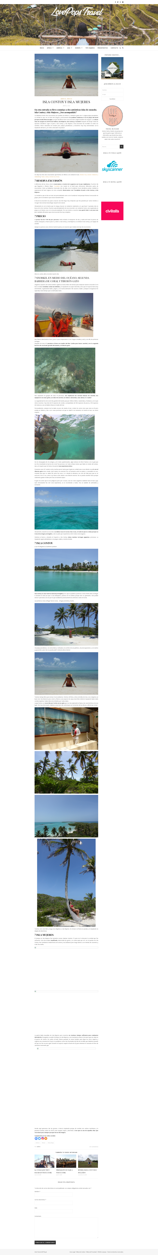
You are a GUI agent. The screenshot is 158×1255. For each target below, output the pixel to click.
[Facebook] (36, 1138)
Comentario (38, 1216)
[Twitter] (39, 1138)
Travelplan (57, 186)
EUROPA (77, 48)
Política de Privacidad (91, 1252)
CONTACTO (114, 48)
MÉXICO (69, 99)
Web (36, 1208)
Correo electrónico (40, 1199)
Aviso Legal (72, 1252)
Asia (68, 48)
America (38, 1143)
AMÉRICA (59, 48)
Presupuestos (103, 48)
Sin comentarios (93, 1146)
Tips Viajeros (90, 48)
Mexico (43, 1143)
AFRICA (49, 48)
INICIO (42, 48)
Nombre (37, 1191)
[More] (45, 1138)
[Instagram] (42, 1138)
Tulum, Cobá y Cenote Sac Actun (50, 177)
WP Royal (44, 1252)
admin (38, 1146)
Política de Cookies (80, 1252)
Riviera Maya (51, 1143)
